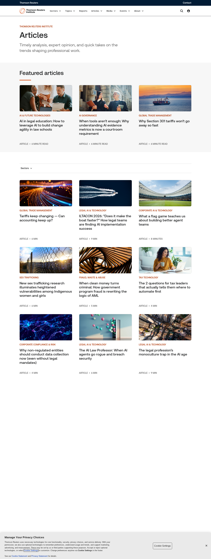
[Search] (182, 11)
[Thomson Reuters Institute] (32, 11)
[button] (55, 11)
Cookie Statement (20, 556)
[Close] (206, 545)
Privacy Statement (39, 556)
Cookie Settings (31, 550)
